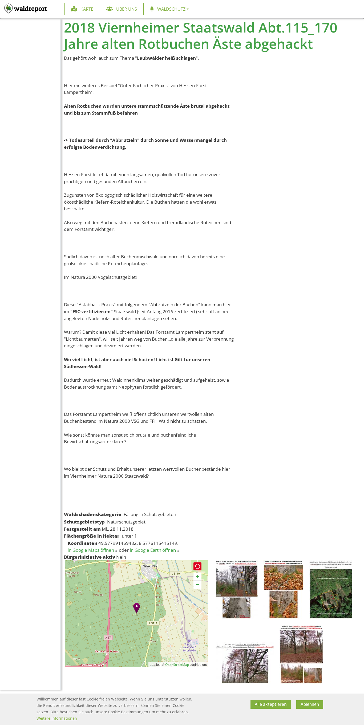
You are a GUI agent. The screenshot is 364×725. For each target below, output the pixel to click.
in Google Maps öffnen (91, 550)
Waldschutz (171, 9)
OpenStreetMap (177, 664)
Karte (86, 9)
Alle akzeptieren (271, 704)
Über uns (126, 9)
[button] (136, 608)
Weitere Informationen (57, 718)
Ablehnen (310, 704)
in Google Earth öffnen (153, 550)
